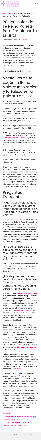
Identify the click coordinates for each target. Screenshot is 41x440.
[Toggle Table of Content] (27, 71)
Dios (4, 58)
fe (15, 50)
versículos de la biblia (27, 293)
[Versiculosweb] (10, 4)
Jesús (8, 126)
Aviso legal (8, 435)
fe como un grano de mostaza (15, 138)
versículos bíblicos (23, 310)
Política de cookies (20, 435)
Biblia (11, 13)
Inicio (5, 13)
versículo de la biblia (12, 220)
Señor (18, 369)
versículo (20, 266)
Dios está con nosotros (26, 347)
